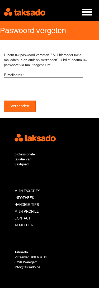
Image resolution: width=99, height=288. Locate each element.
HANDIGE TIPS (27, 205)
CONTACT (23, 218)
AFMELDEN (24, 225)
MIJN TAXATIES (27, 191)
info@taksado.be (27, 267)
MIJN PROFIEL (27, 211)
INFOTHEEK (24, 198)
